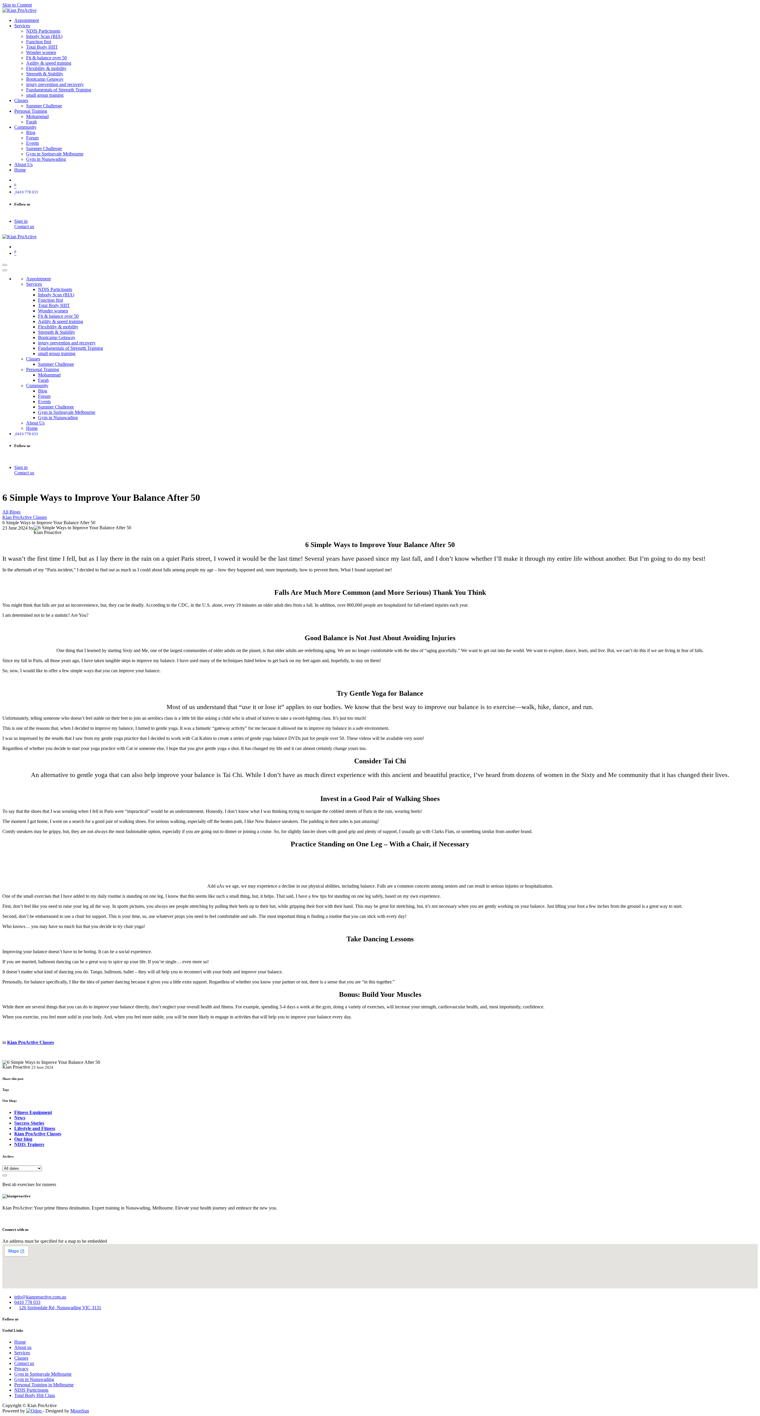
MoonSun (79, 1410)
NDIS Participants (31, 1390)
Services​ (22, 1352)
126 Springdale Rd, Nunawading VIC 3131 (60, 1307)
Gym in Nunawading (34, 1379)
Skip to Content (17, 4)
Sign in (21, 221)
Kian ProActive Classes (24, 517)
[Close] (4, 270)
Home (20, 1342)
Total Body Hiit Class (34, 1395)
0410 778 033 (27, 1302)
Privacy (21, 1368)
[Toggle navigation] (4, 265)
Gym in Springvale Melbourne (43, 1374)
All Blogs (11, 511)
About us (22, 1347)
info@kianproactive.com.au (40, 1296)
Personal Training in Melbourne (44, 1384)
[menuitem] (26, 20)
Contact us (24, 226)
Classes (21, 1358)
